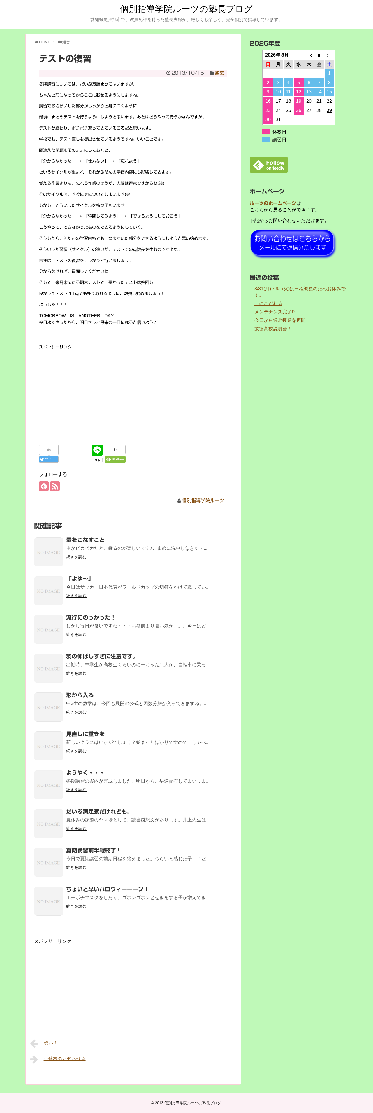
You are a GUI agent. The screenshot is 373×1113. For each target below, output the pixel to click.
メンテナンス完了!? (274, 311)
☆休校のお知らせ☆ (65, 1058)
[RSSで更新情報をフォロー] (55, 486)
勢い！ (51, 1042)
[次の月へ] (329, 55)
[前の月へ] (309, 55)
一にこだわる (268, 303)
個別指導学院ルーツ (203, 500)
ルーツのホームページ (273, 203)
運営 (219, 73)
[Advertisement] (133, 391)
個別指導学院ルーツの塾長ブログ (186, 9)
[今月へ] (319, 55)
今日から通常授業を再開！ (282, 320)
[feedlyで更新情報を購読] (44, 486)
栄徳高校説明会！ (273, 328)
